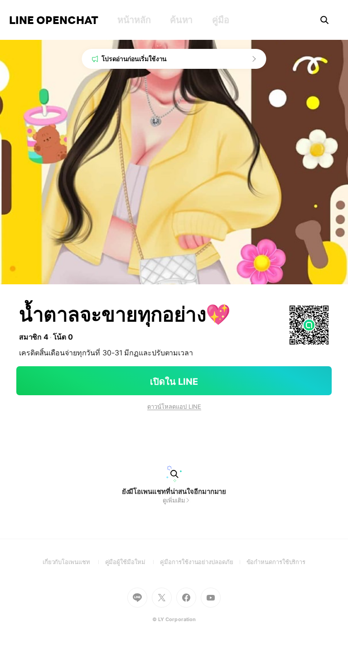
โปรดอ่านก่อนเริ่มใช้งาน (134, 58)
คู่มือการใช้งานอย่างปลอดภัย (203, 561)
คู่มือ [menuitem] (220, 19)
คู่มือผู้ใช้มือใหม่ (132, 561)
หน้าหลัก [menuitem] (133, 19)
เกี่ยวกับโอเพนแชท (74, 561)
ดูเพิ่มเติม (174, 500)
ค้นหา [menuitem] (181, 19)
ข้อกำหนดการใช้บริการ (276, 561)
